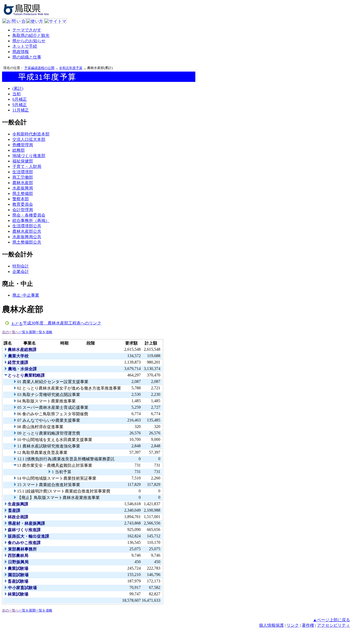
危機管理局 (22, 145)
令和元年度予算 (70, 68)
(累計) (17, 88)
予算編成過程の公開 (39, 68)
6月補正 (19, 99)
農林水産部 (22, 182)
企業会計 (20, 271)
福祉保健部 (22, 161)
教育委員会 (22, 204)
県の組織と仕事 (26, 57)
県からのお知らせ (28, 41)
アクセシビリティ (333, 625)
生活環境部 (22, 172)
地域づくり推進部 (28, 155)
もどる (17, 324)
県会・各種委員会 (28, 215)
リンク (293, 625)
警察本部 (20, 199)
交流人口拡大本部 (28, 139)
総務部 (18, 150)
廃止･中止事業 (25, 295)
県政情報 (20, 51)
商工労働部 (22, 177)
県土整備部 (22, 193)
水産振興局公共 (26, 237)
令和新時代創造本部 (30, 134)
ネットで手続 (24, 46)
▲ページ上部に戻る (331, 620)
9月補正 (19, 104)
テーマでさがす (26, 30)
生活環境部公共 (26, 226)
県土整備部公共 (26, 242)
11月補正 (20, 110)
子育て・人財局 (26, 166)
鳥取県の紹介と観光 (30, 35)
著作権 (308, 625)
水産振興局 (22, 188)
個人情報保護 (271, 625)
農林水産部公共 (26, 231)
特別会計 (20, 266)
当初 (16, 94)
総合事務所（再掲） (30, 220)
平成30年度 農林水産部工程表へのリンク (62, 323)
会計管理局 (22, 210)
